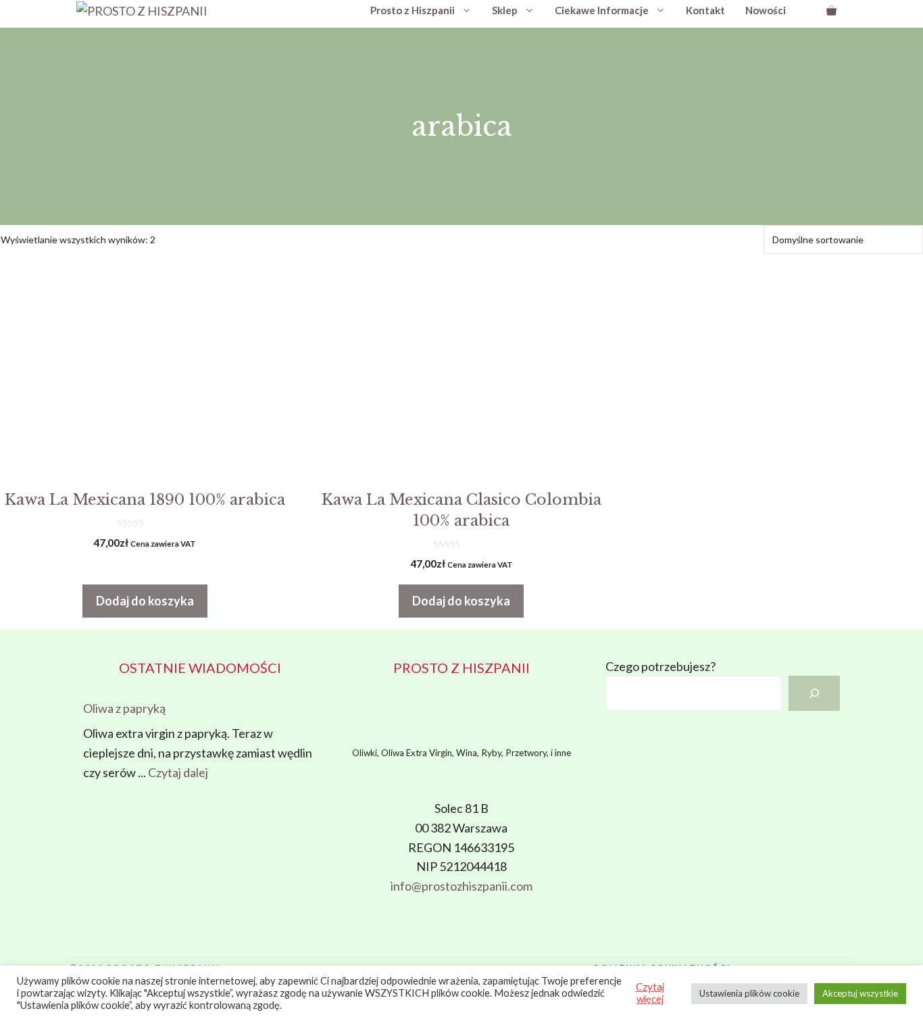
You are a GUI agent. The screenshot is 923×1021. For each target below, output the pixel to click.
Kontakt (705, 10)
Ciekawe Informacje (602, 10)
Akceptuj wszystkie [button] (860, 993)
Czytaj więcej (650, 993)
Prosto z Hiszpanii (412, 10)
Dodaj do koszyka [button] (145, 600)
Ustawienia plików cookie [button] (749, 993)
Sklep (505, 10)
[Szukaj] (814, 693)
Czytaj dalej (178, 772)
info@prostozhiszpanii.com (461, 885)
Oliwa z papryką (124, 708)
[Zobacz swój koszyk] (831, 10)
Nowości (765, 10)
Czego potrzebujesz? (660, 666)
